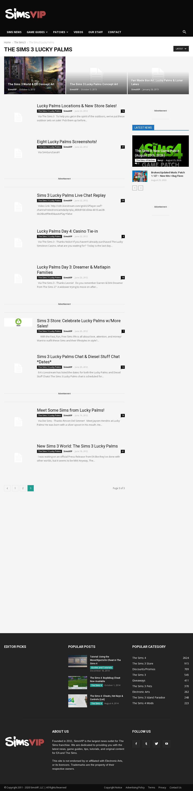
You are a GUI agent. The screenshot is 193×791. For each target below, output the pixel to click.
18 (123, 415)
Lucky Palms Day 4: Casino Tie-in (67, 231)
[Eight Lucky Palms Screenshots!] (18, 153)
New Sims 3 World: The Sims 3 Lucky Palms (77, 446)
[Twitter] (156, 744)
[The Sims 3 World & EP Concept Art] (34, 75)
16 (123, 111)
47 (123, 147)
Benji (160, 160)
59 (123, 200)
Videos (78, 32)
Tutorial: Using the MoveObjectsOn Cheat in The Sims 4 (105, 660)
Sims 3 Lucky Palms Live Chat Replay (71, 195)
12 (123, 367)
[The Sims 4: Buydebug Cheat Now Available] (77, 682)
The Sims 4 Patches (145, 160)
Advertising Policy (135, 787)
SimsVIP (12, 89)
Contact (114, 32)
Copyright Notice (113, 787)
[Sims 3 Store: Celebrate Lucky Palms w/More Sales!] (18, 322)
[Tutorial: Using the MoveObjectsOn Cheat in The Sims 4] (77, 661)
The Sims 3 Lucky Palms (49, 111)
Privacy (162, 787)
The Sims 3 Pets (142, 686)
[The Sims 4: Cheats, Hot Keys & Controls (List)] (77, 700)
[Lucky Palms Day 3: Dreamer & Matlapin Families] (18, 279)
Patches (59, 32)
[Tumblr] (146, 744)
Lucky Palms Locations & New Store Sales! (77, 105)
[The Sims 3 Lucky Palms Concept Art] (96, 75)
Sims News (14, 32)
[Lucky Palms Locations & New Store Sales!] (18, 117)
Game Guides (36, 32)
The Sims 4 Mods (143, 703)
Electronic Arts (141, 692)
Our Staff (95, 32)
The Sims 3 (139, 675)
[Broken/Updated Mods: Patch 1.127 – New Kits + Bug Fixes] (139, 176)
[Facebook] (136, 744)
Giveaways (138, 680)
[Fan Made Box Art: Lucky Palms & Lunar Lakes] (158, 75)
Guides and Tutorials (101, 667)
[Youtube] (166, 744)
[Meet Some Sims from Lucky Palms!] (18, 422)
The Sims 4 (96, 685)
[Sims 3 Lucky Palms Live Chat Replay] (18, 207)
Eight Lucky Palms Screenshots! (67, 141)
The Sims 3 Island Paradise (148, 697)
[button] (184, 32)
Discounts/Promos (143, 669)
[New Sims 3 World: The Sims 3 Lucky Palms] (18, 458)
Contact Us (175, 787)
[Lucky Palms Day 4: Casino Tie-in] (18, 243)
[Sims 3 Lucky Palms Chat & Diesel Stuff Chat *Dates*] (18, 368)
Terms (151, 787)
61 (123, 451)
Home (7, 42)
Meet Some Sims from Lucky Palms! (70, 410)
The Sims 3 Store (142, 663)
